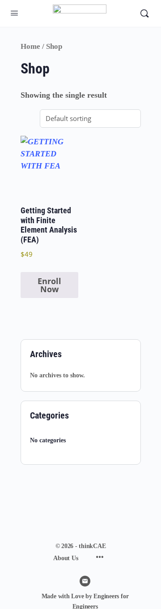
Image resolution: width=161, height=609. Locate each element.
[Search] (144, 13)
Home (30, 46)
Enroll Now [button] (49, 285)
